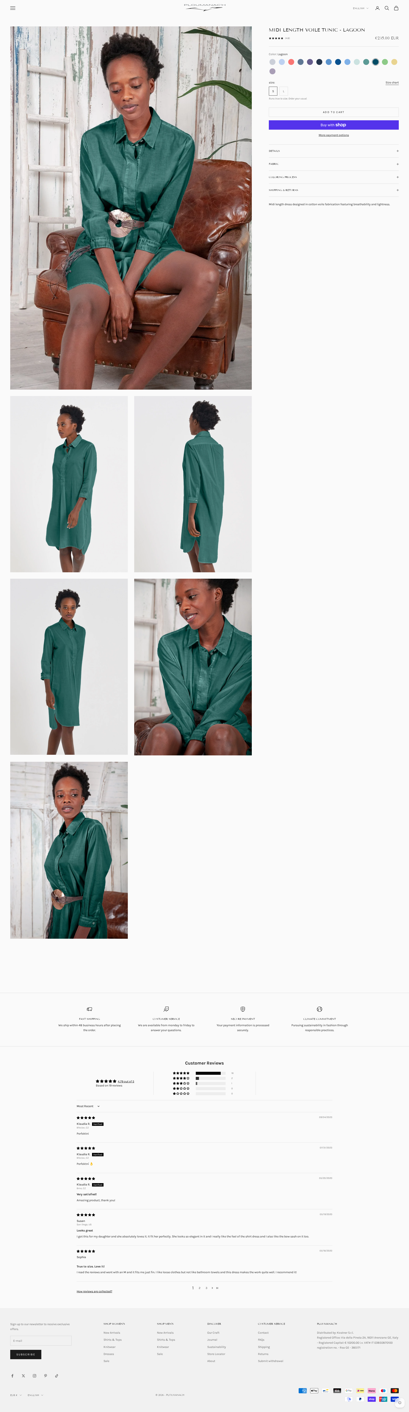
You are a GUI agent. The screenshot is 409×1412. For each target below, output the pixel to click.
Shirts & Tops (113, 1340)
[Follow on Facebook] (12, 1376)
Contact (263, 1333)
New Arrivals (112, 1333)
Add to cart (334, 112)
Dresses (109, 1354)
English (358, 8)
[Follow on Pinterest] (45, 1376)
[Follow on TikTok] (57, 1376)
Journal (212, 1340)
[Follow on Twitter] (23, 1376)
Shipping (264, 1347)
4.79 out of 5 (126, 1081)
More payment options (334, 135)
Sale (106, 1361)
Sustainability (216, 1347)
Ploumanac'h (327, 1323)
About (211, 1361)
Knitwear (109, 1347)
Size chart (392, 82)
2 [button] (199, 1288)
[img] (86, 1118)
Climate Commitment (319, 1018)
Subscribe (25, 1354)
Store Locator (216, 1354)
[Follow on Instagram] (34, 1376)
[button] (181, 1073)
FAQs (261, 1340)
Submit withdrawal (270, 1361)
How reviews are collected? (94, 1291)
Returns (263, 1354)
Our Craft (213, 1333)
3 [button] (206, 1288)
